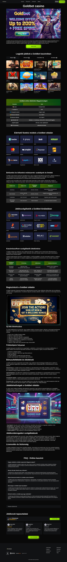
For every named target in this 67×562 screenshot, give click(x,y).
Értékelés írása (54, 518)
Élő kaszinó (26, 57)
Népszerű (12, 57)
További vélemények (33, 537)
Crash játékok (39, 57)
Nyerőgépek (53, 57)
